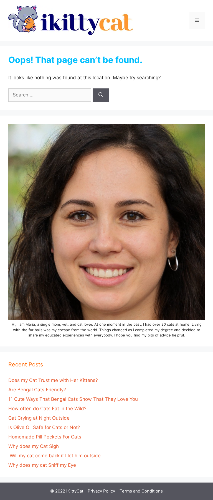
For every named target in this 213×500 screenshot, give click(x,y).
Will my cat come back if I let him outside (54, 455)
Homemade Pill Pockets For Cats (44, 437)
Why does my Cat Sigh (33, 446)
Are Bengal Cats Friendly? (37, 389)
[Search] (101, 95)
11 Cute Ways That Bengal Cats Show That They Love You (73, 399)
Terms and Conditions (141, 491)
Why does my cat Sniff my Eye (42, 465)
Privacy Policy (101, 491)
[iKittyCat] (70, 20)
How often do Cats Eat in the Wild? (47, 408)
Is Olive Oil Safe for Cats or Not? (44, 427)
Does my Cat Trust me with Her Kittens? (53, 380)
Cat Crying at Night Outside (39, 418)
